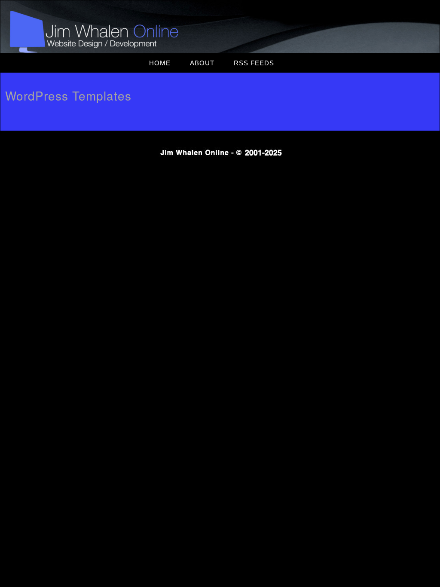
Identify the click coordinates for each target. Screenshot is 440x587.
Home (160, 63)
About (202, 63)
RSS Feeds (254, 63)
